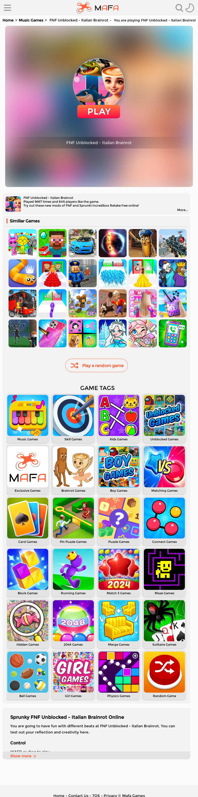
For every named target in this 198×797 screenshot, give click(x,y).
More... (182, 210)
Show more (20, 756)
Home (8, 20)
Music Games (31, 20)
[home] (98, 7)
